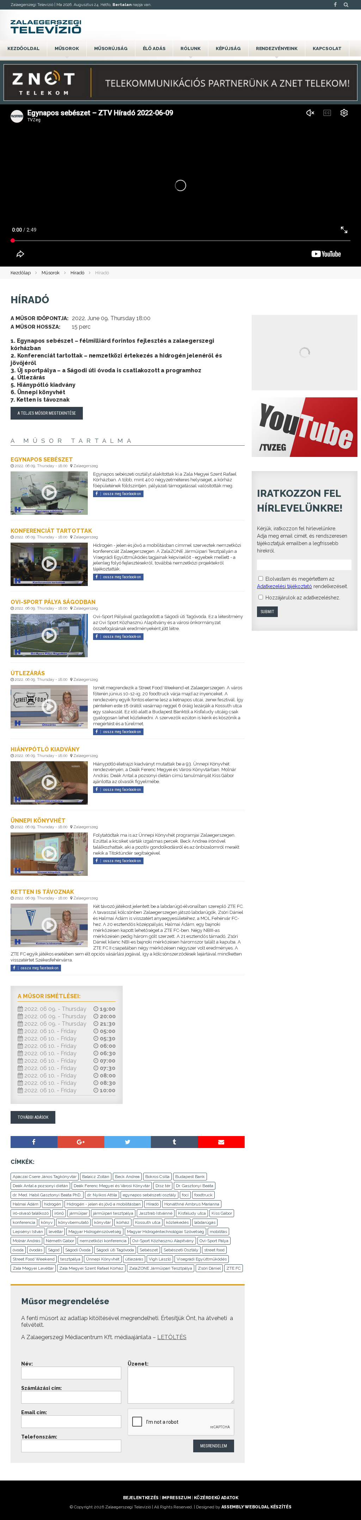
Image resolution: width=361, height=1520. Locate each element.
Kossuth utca (147, 1222)
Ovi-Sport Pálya (214, 1240)
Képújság (228, 48)
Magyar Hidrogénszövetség (94, 1231)
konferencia (24, 1222)
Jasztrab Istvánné (155, 1213)
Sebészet (149, 1249)
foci (185, 1194)
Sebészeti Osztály (181, 1249)
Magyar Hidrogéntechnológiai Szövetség (165, 1231)
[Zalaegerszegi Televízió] (46, 27)
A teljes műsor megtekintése (47, 413)
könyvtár (102, 1222)
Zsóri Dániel (209, 1268)
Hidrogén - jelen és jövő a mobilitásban (104, 1204)
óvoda (18, 1249)
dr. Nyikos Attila (102, 1194)
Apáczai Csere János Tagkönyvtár (45, 1176)
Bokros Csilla (157, 1176)
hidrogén (52, 1204)
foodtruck (203, 1194)
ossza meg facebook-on (122, 494)
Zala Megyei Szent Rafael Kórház (91, 1268)
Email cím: (34, 1412)
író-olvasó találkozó (31, 1213)
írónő (59, 1213)
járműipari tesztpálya (113, 1213)
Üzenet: (138, 1364)
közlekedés (177, 1222)
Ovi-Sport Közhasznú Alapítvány (163, 1240)
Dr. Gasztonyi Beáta (194, 1185)
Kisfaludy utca (192, 1213)
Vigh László (160, 1259)
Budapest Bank (190, 1176)
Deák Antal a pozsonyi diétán (40, 1185)
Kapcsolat (327, 48)
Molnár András (26, 1240)
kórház (122, 1222)
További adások (33, 1117)
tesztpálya (70, 1259)
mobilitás (218, 1231)
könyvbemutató (73, 1222)
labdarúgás (204, 1222)
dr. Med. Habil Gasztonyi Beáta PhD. (47, 1194)
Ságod (54, 1249)
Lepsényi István (28, 1231)
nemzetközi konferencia (103, 1240)
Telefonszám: (39, 1437)
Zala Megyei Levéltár (33, 1268)
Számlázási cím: (41, 1388)
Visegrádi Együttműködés (202, 1259)
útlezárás (134, 1259)
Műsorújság (111, 48)
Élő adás (154, 48)
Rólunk (190, 48)
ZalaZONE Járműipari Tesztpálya (160, 1268)
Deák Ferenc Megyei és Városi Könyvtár (112, 1185)
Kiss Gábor (222, 1213)
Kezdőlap (21, 272)
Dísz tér (162, 1185)
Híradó (77, 272)
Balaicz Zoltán (95, 1176)
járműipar (78, 1213)
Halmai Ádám (25, 1204)
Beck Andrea (127, 1176)
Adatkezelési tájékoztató (284, 586)
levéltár (56, 1231)
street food (214, 1249)
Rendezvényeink (277, 48)
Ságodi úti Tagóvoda (115, 1249)
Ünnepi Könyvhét (103, 1259)
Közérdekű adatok (216, 1497)
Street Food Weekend (34, 1259)
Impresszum (176, 1497)
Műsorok (67, 48)
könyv (47, 1222)
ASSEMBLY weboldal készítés (256, 1506)
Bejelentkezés (141, 1497)
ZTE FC (233, 1268)
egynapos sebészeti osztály (149, 1194)
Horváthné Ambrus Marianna (191, 1204)
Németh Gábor (60, 1240)
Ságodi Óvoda (78, 1249)
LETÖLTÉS (171, 1337)
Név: (27, 1364)
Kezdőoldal (23, 48)
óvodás (35, 1249)
